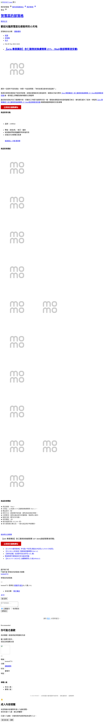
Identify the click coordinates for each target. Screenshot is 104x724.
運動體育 (17, 31)
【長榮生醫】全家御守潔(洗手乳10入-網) (19, 554)
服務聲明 (71, 696)
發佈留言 (4, 611)
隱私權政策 (63, 696)
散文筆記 (16, 591)
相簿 (6, 35)
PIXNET (37, 696)
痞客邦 (16, 585)
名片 (6, 40)
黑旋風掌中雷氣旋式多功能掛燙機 (17, 556)
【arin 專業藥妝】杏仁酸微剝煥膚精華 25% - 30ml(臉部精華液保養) (41, 49)
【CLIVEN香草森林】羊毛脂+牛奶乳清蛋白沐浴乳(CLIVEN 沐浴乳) (29, 549)
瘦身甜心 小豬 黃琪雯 (12, 141)
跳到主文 (4, 21)
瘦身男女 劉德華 (6, 534)
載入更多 (4, 598)
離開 (11, 720)
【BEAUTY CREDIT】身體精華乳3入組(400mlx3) (22, 558)
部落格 (7, 38)
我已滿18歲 (5, 720)
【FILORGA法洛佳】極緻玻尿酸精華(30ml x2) (21, 551)
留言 (21, 585)
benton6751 (4, 574)
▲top (2, 595)
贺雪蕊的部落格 (12, 16)
